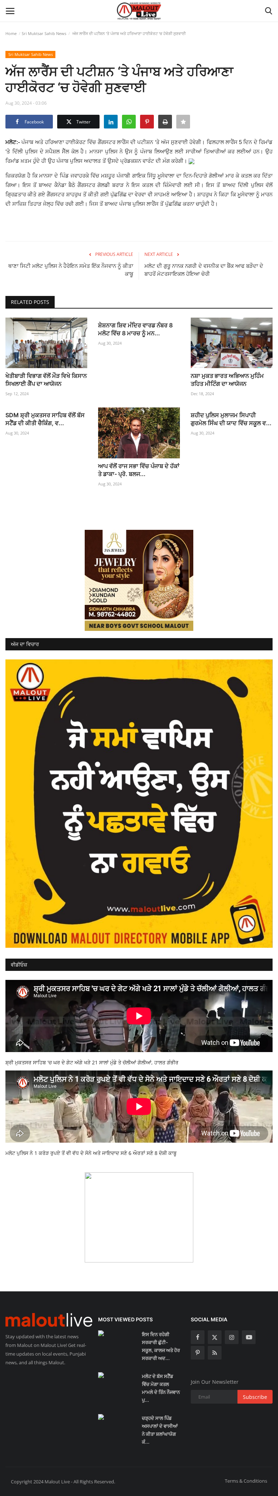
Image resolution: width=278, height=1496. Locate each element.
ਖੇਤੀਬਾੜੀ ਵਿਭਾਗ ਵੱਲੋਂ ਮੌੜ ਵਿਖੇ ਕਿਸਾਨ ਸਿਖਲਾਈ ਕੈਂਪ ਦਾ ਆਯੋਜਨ (46, 379)
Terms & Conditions (246, 1481)
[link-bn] (139, 580)
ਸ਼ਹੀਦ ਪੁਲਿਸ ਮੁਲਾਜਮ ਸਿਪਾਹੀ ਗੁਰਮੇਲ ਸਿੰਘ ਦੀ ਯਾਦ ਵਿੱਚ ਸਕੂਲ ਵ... (231, 419)
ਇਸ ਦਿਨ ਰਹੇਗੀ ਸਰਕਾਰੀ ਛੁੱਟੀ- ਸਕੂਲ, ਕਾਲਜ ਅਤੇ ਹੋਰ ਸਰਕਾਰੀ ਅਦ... (161, 1346)
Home (11, 33)
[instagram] (232, 1337)
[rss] (215, 1353)
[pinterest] (198, 1353)
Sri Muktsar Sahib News (44, 33)
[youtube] (249, 1337)
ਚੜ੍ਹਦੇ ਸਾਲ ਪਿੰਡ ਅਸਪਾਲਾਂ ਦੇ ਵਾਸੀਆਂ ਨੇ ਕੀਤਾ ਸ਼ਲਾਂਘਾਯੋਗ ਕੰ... (160, 1430)
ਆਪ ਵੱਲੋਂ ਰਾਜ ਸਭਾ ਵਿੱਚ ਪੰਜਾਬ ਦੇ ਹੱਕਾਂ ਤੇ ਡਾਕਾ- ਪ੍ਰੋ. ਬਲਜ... (139, 469)
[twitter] (215, 1337)
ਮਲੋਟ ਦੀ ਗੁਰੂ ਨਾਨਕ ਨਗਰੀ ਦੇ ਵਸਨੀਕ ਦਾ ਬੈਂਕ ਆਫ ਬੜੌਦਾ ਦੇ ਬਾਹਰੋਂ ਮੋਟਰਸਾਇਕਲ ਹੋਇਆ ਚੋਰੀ (203, 269)
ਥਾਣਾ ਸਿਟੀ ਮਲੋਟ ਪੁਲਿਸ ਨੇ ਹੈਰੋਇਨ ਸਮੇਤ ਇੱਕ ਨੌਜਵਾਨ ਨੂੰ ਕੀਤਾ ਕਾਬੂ (70, 269)
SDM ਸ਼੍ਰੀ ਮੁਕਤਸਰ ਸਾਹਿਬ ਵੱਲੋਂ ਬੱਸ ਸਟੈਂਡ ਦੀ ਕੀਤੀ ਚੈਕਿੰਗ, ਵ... (45, 419)
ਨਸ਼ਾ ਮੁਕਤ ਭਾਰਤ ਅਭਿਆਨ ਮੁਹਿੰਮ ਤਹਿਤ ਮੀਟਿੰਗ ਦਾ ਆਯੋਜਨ (227, 379)
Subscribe (255, 1396)
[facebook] (198, 1337)
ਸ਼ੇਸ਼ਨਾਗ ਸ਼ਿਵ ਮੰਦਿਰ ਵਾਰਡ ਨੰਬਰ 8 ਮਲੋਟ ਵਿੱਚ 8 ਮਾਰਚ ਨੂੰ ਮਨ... (135, 329)
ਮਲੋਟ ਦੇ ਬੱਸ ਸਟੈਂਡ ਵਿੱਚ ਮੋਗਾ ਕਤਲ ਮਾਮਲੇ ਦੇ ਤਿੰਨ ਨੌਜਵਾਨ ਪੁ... (161, 1388)
